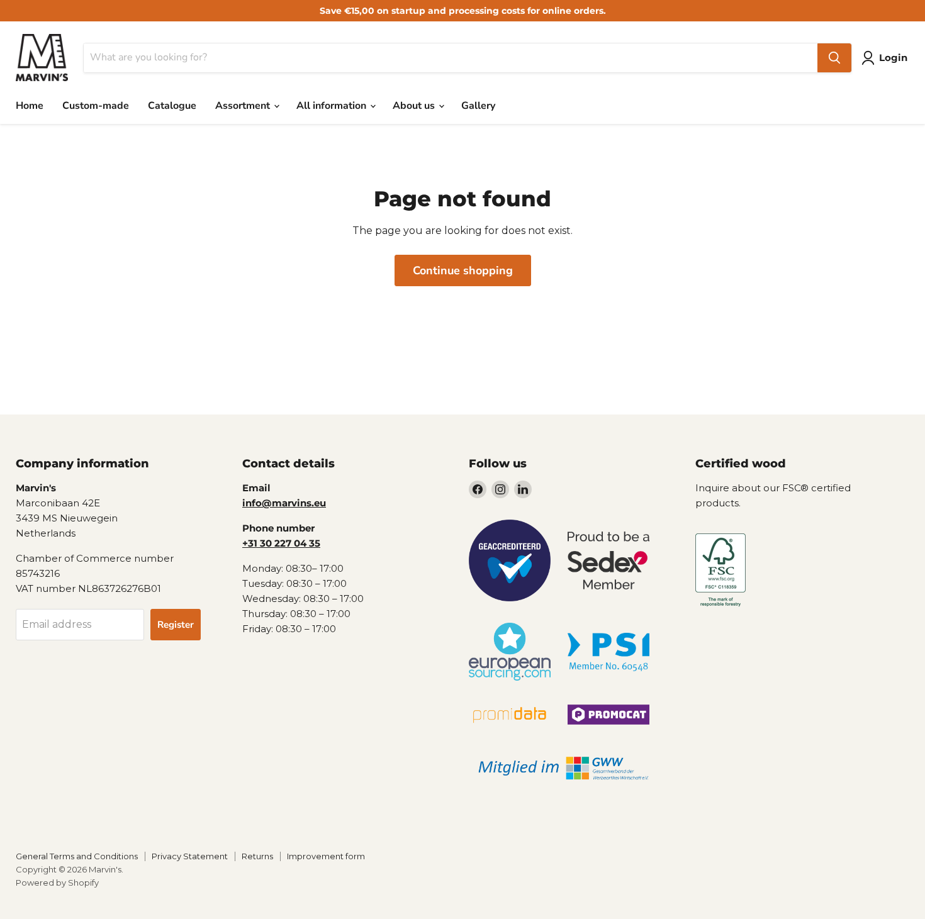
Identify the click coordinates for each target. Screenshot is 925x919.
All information (332, 106)
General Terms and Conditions (77, 856)
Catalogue (172, 106)
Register (175, 624)
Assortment (243, 106)
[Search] (834, 57)
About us (415, 106)
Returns (257, 856)
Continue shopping (463, 270)
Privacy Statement (190, 856)
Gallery (478, 106)
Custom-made (95, 106)
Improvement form (326, 856)
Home (29, 106)
